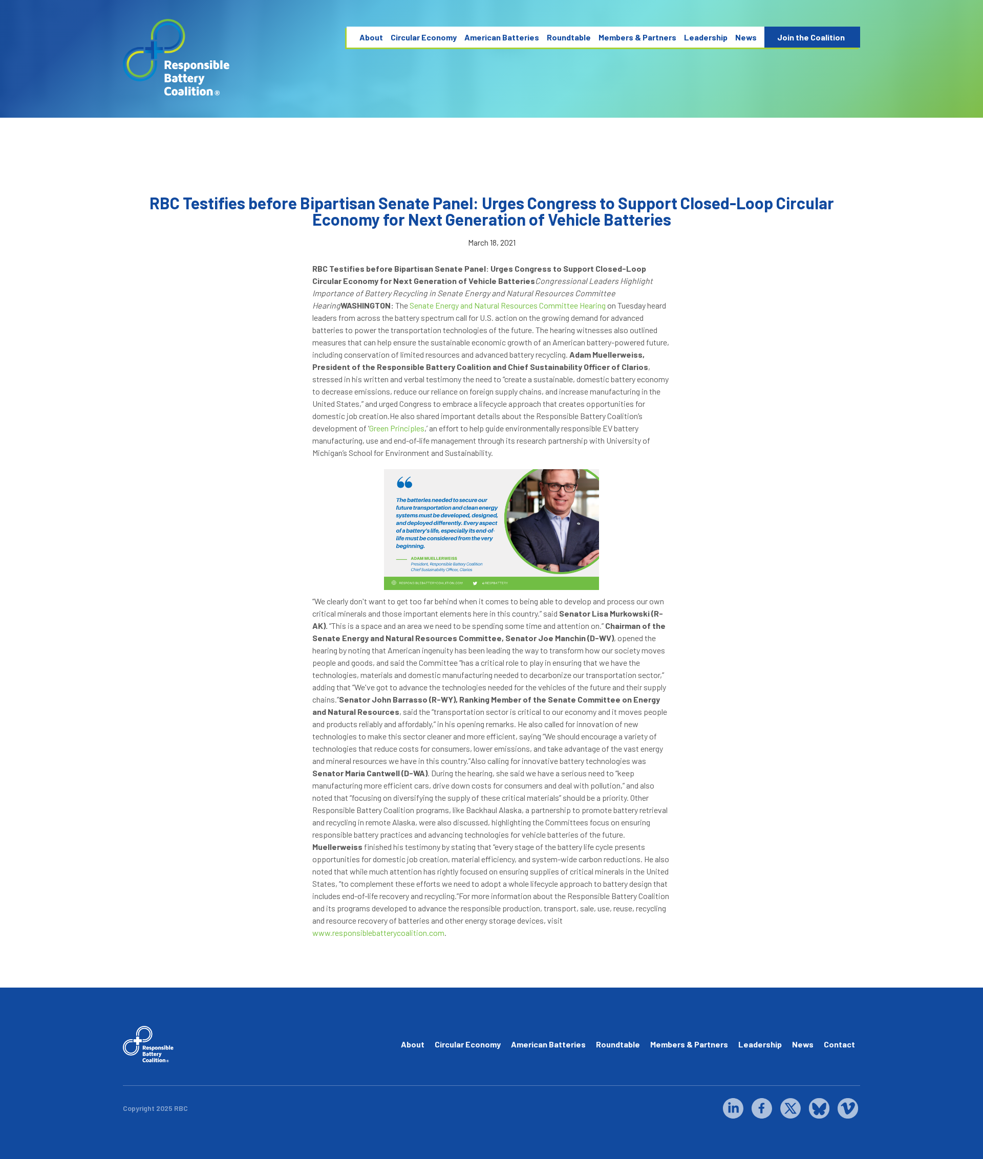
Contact (839, 1044)
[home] (176, 57)
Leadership (706, 37)
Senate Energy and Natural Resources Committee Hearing (508, 305)
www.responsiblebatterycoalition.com (378, 932)
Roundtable (569, 37)
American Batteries (501, 37)
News (746, 37)
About (371, 37)
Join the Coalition (811, 37)
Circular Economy (424, 37)
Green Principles (396, 428)
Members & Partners (637, 37)
